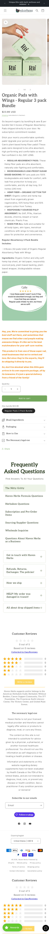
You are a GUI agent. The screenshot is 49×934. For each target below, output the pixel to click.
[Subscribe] (41, 805)
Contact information (17, 871)
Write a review (24, 682)
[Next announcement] (44, 3)
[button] (5, 10)
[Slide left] (19, 90)
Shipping (5, 115)
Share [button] (7, 449)
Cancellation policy (34, 871)
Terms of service (18, 867)
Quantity (5, 384)
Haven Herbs (23, 859)
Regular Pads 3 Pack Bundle (18, 411)
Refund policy (22, 863)
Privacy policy (35, 863)
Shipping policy (33, 867)
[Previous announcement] (5, 3)
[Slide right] (30, 90)
